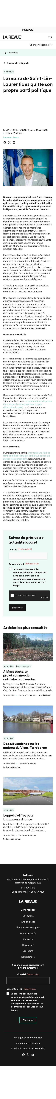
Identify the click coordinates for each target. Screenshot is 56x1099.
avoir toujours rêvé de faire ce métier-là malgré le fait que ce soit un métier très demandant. (26, 455)
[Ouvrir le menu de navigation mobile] (50, 37)
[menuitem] (41, 45)
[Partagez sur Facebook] (4, 142)
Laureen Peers (11, 137)
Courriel (20, 549)
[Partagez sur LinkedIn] (14, 142)
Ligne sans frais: (28, 892)
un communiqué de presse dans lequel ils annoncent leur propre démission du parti (27, 404)
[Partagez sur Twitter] (9, 142)
